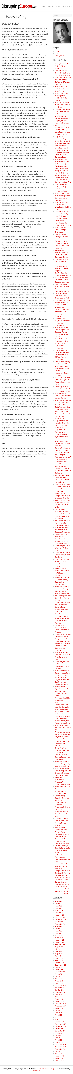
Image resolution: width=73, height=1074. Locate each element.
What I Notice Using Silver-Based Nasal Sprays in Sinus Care (62, 280)
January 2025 (59, 940)
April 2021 (58, 1017)
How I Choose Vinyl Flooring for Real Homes (61, 261)
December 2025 (60, 917)
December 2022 (60, 985)
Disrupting (19, 6)
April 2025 (58, 935)
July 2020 (58, 1035)
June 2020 (58, 1038)
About (57, 51)
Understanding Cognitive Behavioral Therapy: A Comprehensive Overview (62, 800)
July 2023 (58, 976)
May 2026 (58, 908)
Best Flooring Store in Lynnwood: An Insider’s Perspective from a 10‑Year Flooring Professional (63, 354)
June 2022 (58, 994)
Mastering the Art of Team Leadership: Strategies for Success (62, 530)
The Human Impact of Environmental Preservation (62, 416)
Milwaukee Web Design (46, 1069)
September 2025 (60, 924)
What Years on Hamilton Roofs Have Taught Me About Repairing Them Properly (62, 311)
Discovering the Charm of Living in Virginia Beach (62, 548)
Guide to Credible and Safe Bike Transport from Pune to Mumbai (62, 450)
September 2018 (60, 1049)
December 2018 (60, 1044)
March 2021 (59, 1019)
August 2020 (59, 1033)
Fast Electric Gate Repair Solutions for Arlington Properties (62, 168)
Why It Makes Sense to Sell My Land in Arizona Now (63, 727)
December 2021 (60, 1004)
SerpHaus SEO (36, 1071)
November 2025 (60, 919)
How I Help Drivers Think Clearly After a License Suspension (62, 175)
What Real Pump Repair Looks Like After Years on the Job (63, 396)
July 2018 (58, 1051)
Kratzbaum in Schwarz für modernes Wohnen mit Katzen (62, 105)
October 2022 (59, 990)
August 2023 (59, 974)
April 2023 (58, 979)
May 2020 (58, 1040)
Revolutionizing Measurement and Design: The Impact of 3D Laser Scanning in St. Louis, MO (62, 513)
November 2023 (60, 967)
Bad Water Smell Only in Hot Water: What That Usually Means (62, 409)
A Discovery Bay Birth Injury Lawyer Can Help (62, 700)
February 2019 (60, 1042)
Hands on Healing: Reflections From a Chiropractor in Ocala (62, 296)
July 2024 (58, 949)
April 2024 (58, 956)
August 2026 (59, 901)
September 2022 (60, 992)
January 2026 (59, 915)
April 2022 (58, 997)
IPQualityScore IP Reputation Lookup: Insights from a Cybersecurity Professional (61, 343)
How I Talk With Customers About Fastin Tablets (61, 218)
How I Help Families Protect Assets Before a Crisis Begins (63, 89)
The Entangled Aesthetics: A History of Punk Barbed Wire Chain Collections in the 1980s (63, 459)
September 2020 (60, 1031)
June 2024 (58, 951)
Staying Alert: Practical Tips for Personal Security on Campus (62, 682)
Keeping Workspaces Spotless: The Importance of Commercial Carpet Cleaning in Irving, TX (62, 538)
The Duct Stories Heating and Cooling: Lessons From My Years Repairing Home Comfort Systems (62, 129)
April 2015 (58, 1054)
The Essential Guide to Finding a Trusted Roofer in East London (62, 875)
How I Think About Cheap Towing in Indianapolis (61, 230)
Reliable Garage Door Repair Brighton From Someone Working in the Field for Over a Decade (62, 332)
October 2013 (59, 1058)
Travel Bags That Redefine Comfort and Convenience (62, 750)
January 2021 (59, 1022)
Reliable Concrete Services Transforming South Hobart (62, 757)
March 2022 (59, 999)
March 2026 (59, 910)
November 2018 (60, 1047)
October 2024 (59, 942)
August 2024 (59, 947)
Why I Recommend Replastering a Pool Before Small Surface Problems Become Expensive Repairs (62, 152)
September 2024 (60, 944)
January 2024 (59, 963)
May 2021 (58, 1015)
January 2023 (59, 983)
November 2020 (60, 1026)
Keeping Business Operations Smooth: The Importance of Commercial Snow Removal (62, 691)
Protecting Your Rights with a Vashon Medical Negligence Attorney (62, 734)
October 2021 (59, 1008)
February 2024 (60, 960)
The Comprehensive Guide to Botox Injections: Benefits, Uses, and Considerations (62, 609)
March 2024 (59, 958)
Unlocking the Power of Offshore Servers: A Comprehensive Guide (63, 636)
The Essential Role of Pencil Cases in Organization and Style (62, 841)
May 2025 (58, 933)
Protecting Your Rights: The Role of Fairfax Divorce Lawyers (62, 302)
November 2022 (60, 988)
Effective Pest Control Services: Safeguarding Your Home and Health (62, 764)
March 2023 (59, 981)
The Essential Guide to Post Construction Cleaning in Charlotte (62, 523)
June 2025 (58, 931)
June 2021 (58, 1013)
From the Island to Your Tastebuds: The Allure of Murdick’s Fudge (63, 891)
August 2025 (59, 926)
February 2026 (60, 913)
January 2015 (59, 1056)
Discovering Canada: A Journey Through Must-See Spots (62, 555)
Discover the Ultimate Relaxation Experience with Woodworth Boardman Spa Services (62, 645)
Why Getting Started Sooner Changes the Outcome (62, 368)
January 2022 (59, 1001)
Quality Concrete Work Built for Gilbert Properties (62, 66)
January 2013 (59, 1060)
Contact (57, 53)
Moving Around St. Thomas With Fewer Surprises (61, 268)
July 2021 (58, 1010)
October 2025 (59, 922)
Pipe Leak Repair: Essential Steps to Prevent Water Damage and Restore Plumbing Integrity (62, 832)
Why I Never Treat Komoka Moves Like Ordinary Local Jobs (62, 161)
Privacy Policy (59, 56)
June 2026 (58, 906)
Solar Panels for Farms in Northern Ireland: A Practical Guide (62, 486)
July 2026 (58, 904)
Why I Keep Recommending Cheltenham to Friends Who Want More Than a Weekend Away (62, 141)
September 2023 (60, 972)
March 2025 (59, 938)
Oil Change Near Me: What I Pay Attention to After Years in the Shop (63, 389)
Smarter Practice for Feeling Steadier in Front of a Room (62, 236)
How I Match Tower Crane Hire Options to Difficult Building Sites (62, 73)
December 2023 (60, 965)
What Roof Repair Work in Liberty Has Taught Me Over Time (63, 402)
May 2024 (58, 954)
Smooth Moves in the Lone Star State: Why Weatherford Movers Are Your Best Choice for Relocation (62, 709)
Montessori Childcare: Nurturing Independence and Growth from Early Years (62, 811)
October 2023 (59, 969)
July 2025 (58, 929)
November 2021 (60, 1006)
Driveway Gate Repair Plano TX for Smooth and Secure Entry (62, 111)
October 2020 (59, 1029)
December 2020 (60, 1024)
